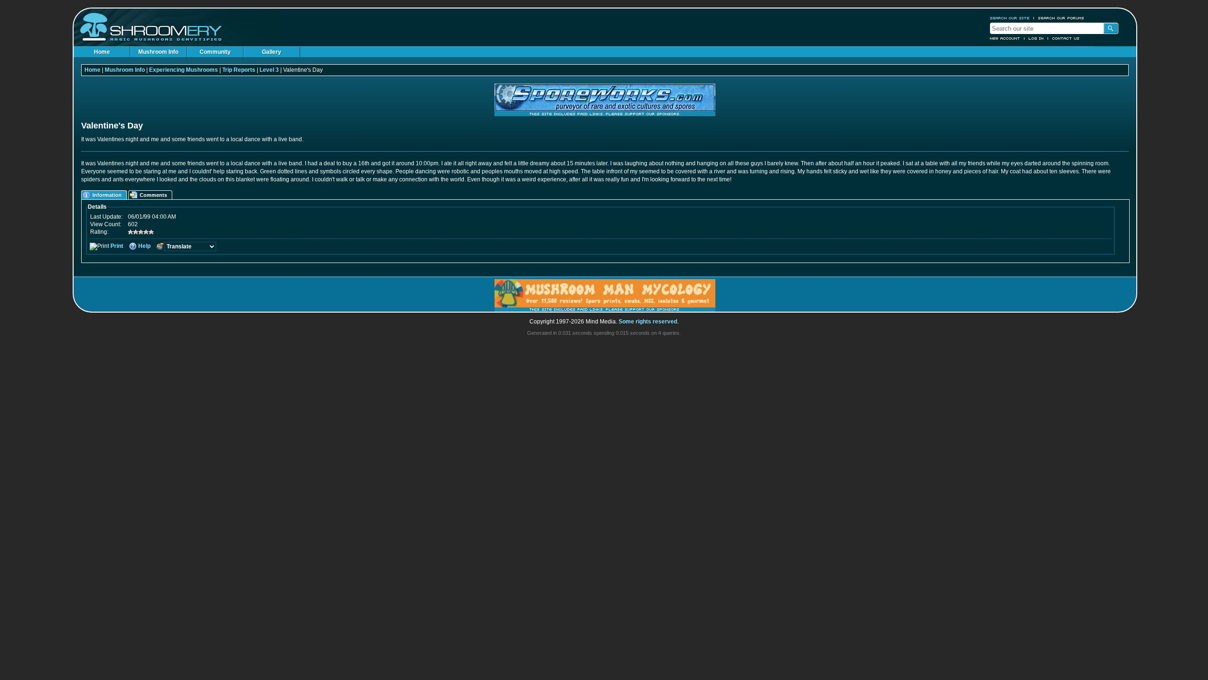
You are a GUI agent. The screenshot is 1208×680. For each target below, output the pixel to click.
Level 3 (269, 70)
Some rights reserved (648, 321)
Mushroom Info (158, 52)
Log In (1036, 38)
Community (215, 52)
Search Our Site (1010, 18)
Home (102, 52)
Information (107, 195)
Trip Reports (238, 70)
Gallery (271, 52)
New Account (1005, 38)
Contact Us (1066, 38)
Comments (153, 195)
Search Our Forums (1061, 18)
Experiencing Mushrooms (183, 70)
